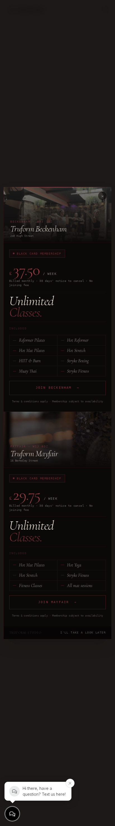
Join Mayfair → (57, 602)
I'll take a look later (83, 632)
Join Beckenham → (57, 387)
